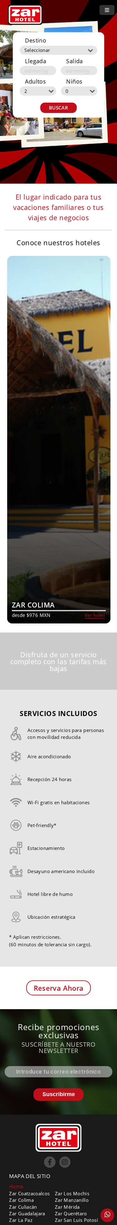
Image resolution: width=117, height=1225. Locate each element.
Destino (35, 40)
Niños (74, 81)
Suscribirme (58, 1094)
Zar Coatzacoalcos (29, 1193)
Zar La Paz (20, 1220)
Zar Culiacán (23, 1207)
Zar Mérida (67, 1207)
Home (16, 1186)
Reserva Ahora (59, 988)
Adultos (35, 81)
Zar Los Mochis (72, 1193)
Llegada (35, 61)
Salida (74, 61)
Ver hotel (95, 615)
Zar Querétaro (71, 1213)
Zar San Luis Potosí (76, 1220)
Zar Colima (21, 1200)
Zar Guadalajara (27, 1213)
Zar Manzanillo (72, 1200)
